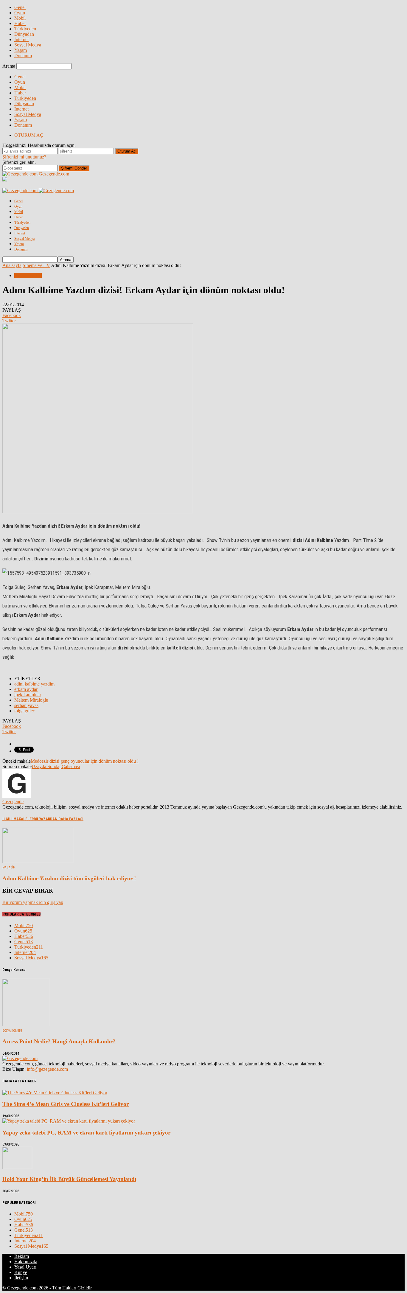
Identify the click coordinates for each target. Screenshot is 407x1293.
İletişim (21, 1277)
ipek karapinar (27, 694)
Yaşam (20, 50)
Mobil (20, 18)
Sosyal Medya (27, 44)
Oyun (19, 12)
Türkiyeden (25, 28)
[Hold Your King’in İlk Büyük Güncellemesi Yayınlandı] (17, 1167)
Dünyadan (24, 34)
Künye (20, 1272)
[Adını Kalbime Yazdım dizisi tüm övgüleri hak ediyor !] (37, 861)
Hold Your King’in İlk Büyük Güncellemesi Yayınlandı (69, 1179)
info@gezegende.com (47, 1069)
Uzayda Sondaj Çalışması (56, 766)
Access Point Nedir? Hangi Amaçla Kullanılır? (59, 1041)
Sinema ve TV (28, 275)
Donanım (23, 55)
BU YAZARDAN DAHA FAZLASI (58, 819)
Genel (20, 7)
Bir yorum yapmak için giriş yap (32, 902)
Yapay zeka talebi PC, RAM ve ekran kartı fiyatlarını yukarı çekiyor (86, 1132)
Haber (20, 23)
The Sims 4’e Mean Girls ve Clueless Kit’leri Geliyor (65, 1104)
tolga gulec (24, 710)
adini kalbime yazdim (34, 683)
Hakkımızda (25, 1261)
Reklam (21, 1256)
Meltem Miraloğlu (31, 700)
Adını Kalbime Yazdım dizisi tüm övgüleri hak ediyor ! (69, 878)
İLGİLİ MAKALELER (18, 819)
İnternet (21, 39)
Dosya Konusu (12, 1030)
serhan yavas (26, 705)
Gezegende (13, 801)
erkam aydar (26, 689)
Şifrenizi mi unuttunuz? (24, 156)
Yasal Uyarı (25, 1266)
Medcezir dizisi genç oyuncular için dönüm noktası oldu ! (85, 761)
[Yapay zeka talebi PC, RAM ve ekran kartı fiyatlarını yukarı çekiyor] (68, 1120)
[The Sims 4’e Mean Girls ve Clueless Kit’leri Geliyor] (54, 1092)
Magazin (8, 867)
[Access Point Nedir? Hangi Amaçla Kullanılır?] (26, 1024)
